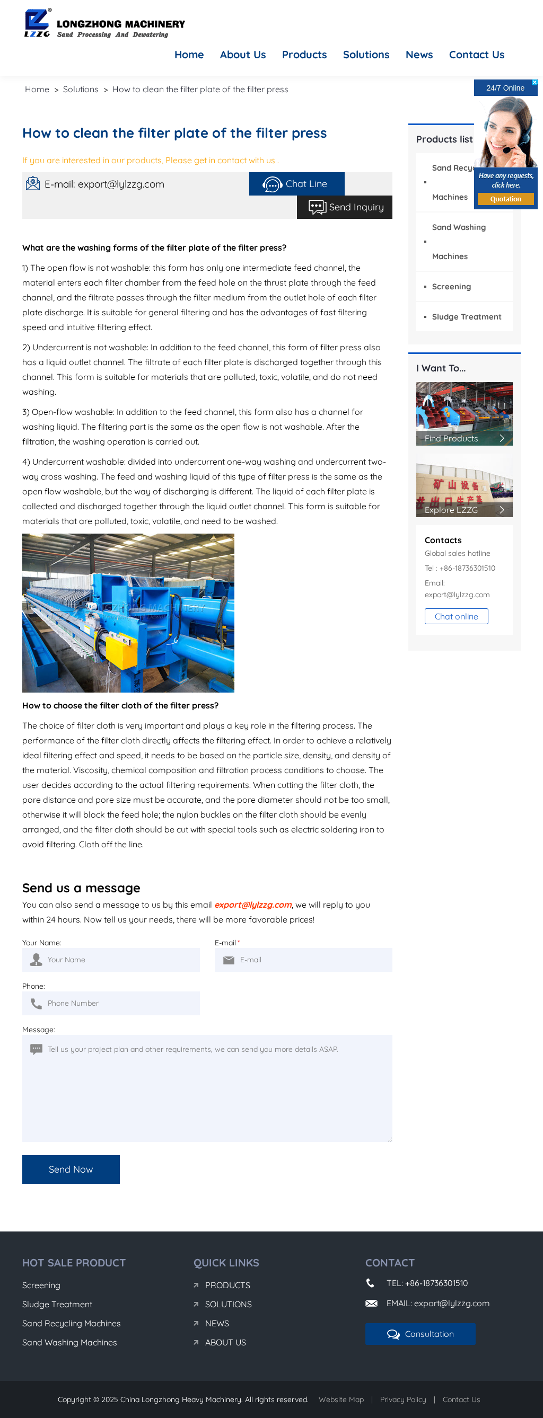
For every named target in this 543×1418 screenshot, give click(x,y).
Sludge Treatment (467, 317)
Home (189, 54)
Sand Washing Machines (69, 1342)
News (419, 54)
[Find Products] (464, 412)
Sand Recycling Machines (71, 1323)
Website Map (341, 1399)
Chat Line (306, 184)
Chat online (456, 616)
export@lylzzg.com (253, 904)
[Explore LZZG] (464, 484)
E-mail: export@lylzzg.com (104, 184)
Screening (451, 286)
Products (304, 54)
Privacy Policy (403, 1399)
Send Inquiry (356, 207)
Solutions (366, 54)
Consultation (429, 1333)
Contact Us (477, 54)
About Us (243, 54)
